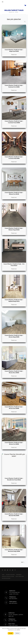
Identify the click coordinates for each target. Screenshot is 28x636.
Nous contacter (20, 576)
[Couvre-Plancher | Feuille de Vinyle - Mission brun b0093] (14, 358)
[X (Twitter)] (5, 570)
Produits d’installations (8, 576)
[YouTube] (12, 570)
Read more (14, 54)
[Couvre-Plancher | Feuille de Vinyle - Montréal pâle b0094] (14, 501)
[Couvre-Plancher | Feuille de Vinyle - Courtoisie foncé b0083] (14, 108)
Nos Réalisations (6, 578)
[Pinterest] (10, 570)
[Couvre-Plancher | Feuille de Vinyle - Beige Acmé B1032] (14, 36)
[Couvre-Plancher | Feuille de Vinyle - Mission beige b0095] (14, 322)
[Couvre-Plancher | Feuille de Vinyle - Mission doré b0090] (14, 393)
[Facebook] (2, 570)
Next (22, 562)
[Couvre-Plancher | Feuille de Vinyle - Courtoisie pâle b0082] (14, 143)
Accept (10, 633)
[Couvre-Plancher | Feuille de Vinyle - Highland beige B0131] (14, 286)
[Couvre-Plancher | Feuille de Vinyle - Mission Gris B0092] (14, 429)
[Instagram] (7, 570)
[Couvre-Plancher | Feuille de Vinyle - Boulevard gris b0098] (14, 72)
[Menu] (2, 1)
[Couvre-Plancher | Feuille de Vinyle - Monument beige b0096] (14, 536)
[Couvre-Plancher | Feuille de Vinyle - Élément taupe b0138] (14, 215)
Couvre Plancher (10, 574)
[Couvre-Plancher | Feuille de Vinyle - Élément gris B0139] (14, 179)
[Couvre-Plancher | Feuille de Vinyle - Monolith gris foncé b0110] (14, 465)
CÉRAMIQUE (18, 574)
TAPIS (3, 574)
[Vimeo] (15, 570)
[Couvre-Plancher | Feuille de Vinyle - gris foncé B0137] (14, 251)
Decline (17, 633)
